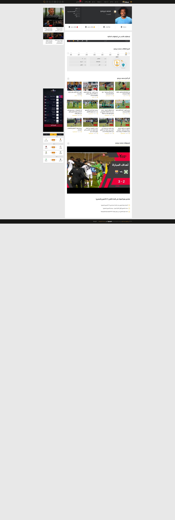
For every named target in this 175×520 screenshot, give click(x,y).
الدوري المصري (78, 1)
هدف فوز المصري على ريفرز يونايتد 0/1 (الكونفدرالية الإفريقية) (114, 211)
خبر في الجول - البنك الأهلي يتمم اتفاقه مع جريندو (123, 111)
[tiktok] (60, 2)
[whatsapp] (62, 2)
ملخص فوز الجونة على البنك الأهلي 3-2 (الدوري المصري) (113, 199)
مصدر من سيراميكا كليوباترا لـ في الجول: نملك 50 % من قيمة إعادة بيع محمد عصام (48, 42)
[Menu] (131, 2)
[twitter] (49, 2)
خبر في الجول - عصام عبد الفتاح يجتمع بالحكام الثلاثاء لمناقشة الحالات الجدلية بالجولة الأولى (48, 30)
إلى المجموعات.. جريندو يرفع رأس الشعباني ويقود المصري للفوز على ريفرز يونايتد (74, 112)
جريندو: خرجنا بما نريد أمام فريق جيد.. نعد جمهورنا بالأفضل (91, 111)
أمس (60, 134)
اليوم (53, 134)
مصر (116, 1)
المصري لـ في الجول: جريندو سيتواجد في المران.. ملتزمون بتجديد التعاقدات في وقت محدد (123, 130)
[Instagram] (55, 2)
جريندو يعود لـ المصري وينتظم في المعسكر (74, 129)
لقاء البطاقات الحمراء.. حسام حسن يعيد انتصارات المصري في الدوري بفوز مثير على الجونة (107, 112)
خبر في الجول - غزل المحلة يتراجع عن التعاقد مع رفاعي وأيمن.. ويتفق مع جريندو (91, 94)
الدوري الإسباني (60, 136)
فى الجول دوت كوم (125, 221)
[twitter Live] (52, 2)
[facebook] (47, 2)
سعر (85, 58)
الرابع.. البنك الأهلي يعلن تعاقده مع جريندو (75, 93)
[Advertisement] (53, 66)
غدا (46, 134)
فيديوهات (99, 1)
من (105, 61)
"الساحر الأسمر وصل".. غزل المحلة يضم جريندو (108, 93)
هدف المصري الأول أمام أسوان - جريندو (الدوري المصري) (115, 208)
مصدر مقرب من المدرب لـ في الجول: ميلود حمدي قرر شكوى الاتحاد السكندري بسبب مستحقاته (54, 17)
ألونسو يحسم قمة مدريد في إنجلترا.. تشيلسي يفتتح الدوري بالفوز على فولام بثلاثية (58, 30)
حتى (105, 64)
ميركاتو (125, 95)
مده (85, 61)
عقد (85, 64)
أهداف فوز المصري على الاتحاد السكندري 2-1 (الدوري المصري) (114, 205)
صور (93, 1)
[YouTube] (57, 2)
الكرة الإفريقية (90, 113)
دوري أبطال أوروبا (60, 156)
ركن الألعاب (87, 1)
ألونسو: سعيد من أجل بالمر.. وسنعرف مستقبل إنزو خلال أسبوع (58, 42)
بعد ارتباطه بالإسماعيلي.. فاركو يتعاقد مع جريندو (123, 93)
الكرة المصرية (107, 115)
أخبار (111, 1)
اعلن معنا (95, 221)
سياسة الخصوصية (102, 221)
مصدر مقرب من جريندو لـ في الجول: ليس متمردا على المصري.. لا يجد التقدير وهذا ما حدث (107, 130)
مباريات (105, 1)
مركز (105, 58)
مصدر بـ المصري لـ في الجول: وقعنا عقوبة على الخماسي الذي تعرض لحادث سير (91, 130)
